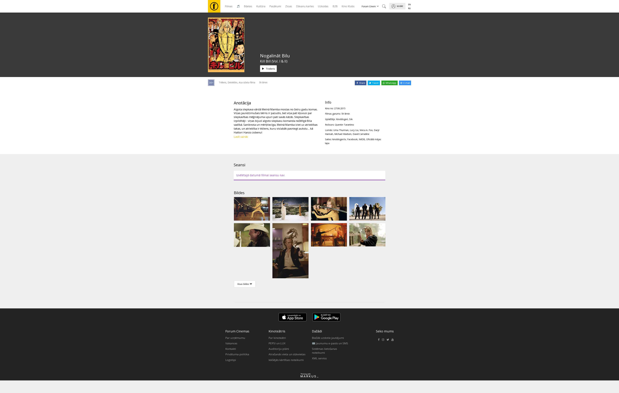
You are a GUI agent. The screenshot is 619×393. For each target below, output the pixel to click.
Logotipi (230, 360)
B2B (335, 6)
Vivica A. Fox (366, 130)
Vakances (231, 343)
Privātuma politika (237, 354)
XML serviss (319, 358)
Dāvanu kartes (305, 6)
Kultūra (260, 6)
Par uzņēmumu (235, 338)
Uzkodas (323, 6)
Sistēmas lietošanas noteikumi (324, 350)
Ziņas (288, 6)
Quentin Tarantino (344, 124)
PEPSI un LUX (277, 343)
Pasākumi (275, 6)
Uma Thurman (341, 130)
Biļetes (248, 6)
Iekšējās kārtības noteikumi (286, 360)
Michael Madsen (342, 134)
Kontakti (230, 349)
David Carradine (361, 134)
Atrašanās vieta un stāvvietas (287, 354)
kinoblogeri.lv (339, 139)
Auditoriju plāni (279, 349)
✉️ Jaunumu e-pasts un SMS (330, 343)
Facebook (352, 139)
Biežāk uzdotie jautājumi (328, 338)
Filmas (228, 6)
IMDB (362, 139)
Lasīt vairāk (241, 137)
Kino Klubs (348, 6)
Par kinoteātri (277, 338)
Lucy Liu (354, 130)
